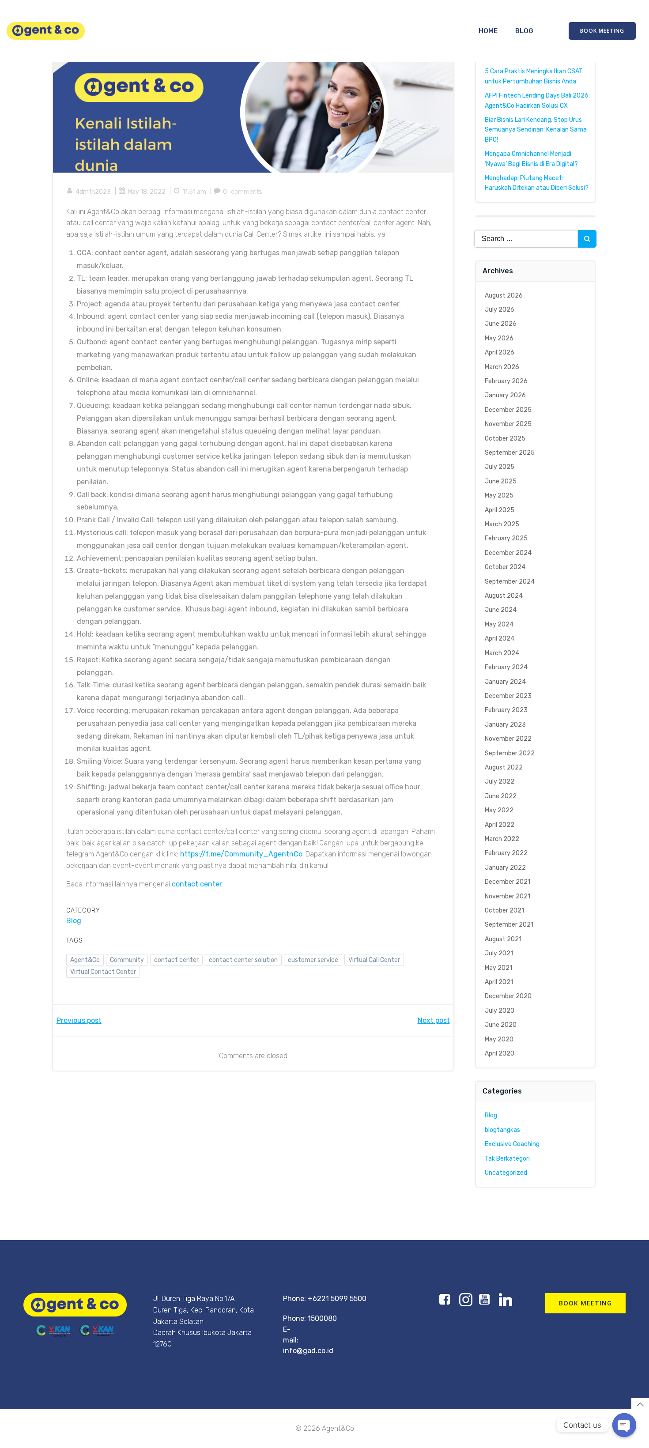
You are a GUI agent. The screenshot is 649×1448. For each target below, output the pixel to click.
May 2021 (498, 968)
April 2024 (499, 638)
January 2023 (505, 724)
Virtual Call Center (374, 960)
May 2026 (499, 338)
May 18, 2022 (147, 192)
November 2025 (508, 424)
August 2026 (504, 295)
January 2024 (505, 682)
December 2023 (508, 696)
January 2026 (505, 395)
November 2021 (507, 896)
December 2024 (508, 553)
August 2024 (504, 596)
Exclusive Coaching (512, 1144)
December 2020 (508, 996)
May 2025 (499, 495)
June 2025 (501, 481)
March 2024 (502, 653)
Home (488, 31)
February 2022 (506, 853)
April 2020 (499, 1053)
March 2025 (502, 524)
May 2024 (499, 624)
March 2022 (502, 839)
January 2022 (505, 867)
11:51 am (194, 192)
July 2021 (499, 953)
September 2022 (510, 753)
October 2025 (505, 438)
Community (127, 960)
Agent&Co (85, 960)
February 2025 (506, 538)
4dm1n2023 (93, 192)
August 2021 (503, 939)
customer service (313, 960)
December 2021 (507, 882)
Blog (524, 31)
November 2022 (508, 739)
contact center (197, 884)
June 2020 (501, 1025)
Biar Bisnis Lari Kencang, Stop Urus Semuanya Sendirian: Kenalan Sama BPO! (536, 129)
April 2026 (499, 352)
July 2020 (499, 1010)
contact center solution (243, 960)
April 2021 (499, 982)
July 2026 (499, 309)
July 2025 (499, 467)
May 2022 (499, 810)
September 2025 (510, 452)
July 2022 (499, 781)
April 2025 (499, 510)
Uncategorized (506, 1172)
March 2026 (502, 367)
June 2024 (501, 610)
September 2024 (510, 581)
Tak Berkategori (507, 1158)
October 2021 (504, 910)
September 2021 (509, 924)
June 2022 (501, 796)
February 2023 (506, 710)
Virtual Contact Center (103, 972)
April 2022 (499, 825)
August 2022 (504, 767)
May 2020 (499, 1039)
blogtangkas (502, 1130)
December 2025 (508, 410)
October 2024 (505, 567)
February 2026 (506, 381)
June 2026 (501, 324)
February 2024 (506, 667)
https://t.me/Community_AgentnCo (241, 854)
